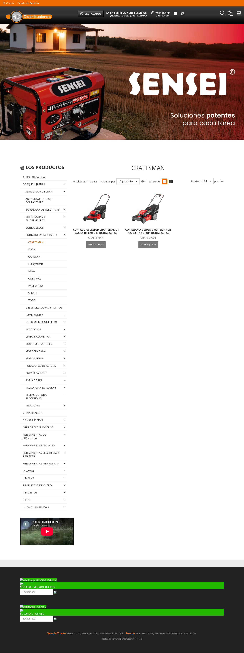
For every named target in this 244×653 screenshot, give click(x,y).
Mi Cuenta (8, 3)
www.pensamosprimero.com (129, 639)
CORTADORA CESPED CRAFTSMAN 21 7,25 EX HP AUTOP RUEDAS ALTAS (148, 231)
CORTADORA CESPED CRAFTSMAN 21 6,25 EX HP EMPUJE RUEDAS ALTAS (96, 231)
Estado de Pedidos (28, 3)
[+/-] (143, 181)
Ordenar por (108, 181)
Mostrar (195, 181)
